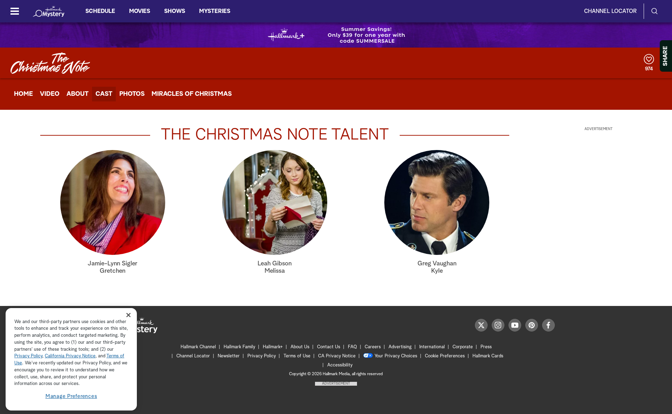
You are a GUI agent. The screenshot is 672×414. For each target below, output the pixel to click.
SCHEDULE (100, 11)
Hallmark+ (273, 347)
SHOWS (174, 11)
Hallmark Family (239, 347)
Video (49, 94)
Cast (104, 94)
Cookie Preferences (445, 356)
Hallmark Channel (198, 347)
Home (23, 94)
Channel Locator (610, 11)
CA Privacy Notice (337, 356)
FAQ (352, 347)
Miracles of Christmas (192, 94)
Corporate (463, 347)
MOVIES (139, 11)
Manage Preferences (71, 396)
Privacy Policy (261, 356)
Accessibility (339, 365)
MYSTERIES (214, 11)
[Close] (128, 315)
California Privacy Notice (70, 356)
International (432, 347)
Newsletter (229, 356)
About (77, 94)
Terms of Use (297, 356)
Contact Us (328, 347)
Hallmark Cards (487, 356)
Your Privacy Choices (395, 356)
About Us (299, 347)
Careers (373, 347)
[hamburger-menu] (14, 11)
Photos (132, 94)
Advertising (400, 347)
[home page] (48, 11)
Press (486, 347)
